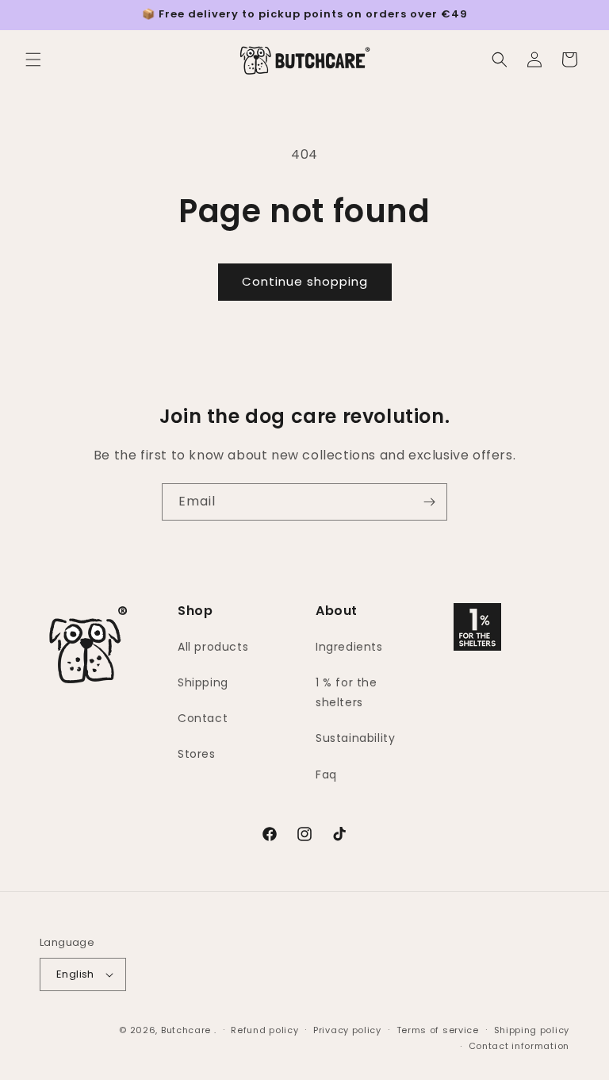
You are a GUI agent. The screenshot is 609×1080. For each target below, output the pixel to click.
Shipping (203, 682)
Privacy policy (347, 1030)
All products (213, 647)
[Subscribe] (429, 502)
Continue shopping (305, 281)
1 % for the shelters (346, 692)
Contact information (519, 1046)
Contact (203, 718)
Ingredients (349, 647)
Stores (197, 754)
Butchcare (186, 1030)
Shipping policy (532, 1030)
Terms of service (437, 1030)
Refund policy (264, 1030)
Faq (326, 774)
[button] (33, 59)
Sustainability (355, 738)
